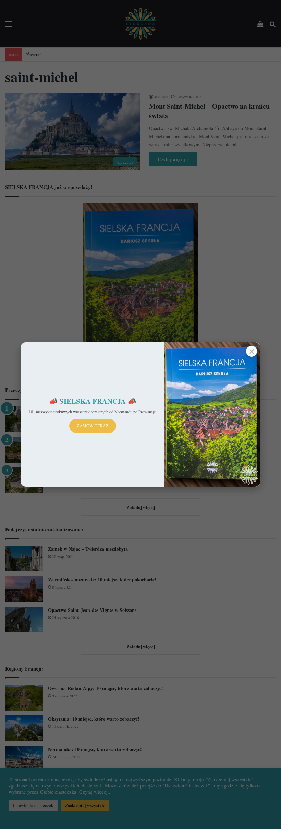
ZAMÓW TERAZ (93, 425)
